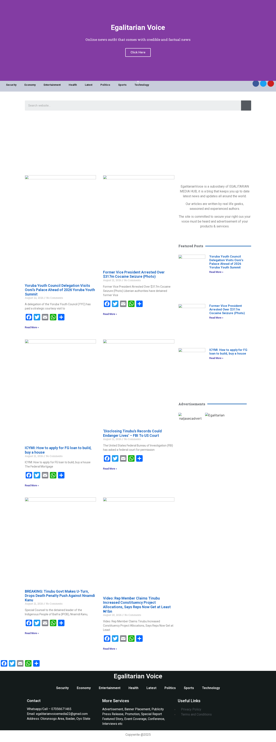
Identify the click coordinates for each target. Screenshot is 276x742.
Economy (30, 84)
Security (11, 84)
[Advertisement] (138, 143)
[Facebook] (256, 83)
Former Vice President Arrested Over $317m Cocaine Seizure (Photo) (134, 274)
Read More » (32, 327)
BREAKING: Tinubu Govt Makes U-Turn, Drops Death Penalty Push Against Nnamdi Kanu (60, 595)
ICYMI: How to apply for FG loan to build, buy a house (228, 351)
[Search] (246, 105)
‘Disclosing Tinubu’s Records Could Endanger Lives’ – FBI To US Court (132, 433)
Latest (88, 84)
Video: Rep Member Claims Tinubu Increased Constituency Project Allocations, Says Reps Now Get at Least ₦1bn (137, 604)
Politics (105, 84)
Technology (142, 84)
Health (73, 84)
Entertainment (52, 84)
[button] (182, 416)
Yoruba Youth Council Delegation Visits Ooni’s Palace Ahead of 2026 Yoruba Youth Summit (60, 289)
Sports (122, 84)
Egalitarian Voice (138, 676)
